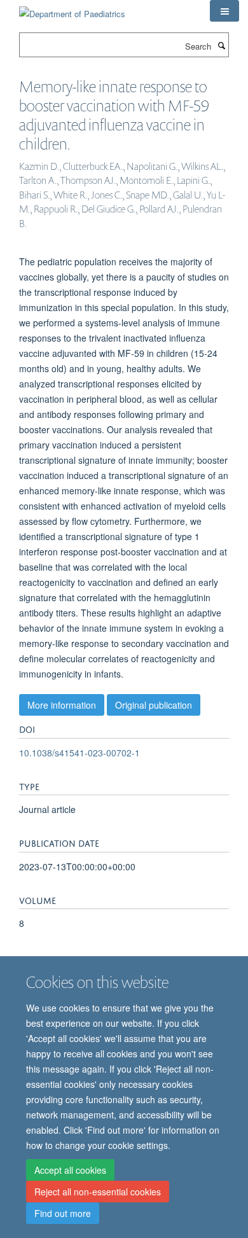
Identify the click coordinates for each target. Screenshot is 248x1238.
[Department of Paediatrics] (72, 9)
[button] (224, 11)
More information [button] (61, 705)
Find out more (62, 1213)
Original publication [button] (153, 705)
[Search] (221, 45)
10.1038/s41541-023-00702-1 (79, 752)
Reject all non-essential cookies (97, 1191)
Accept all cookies (70, 1170)
